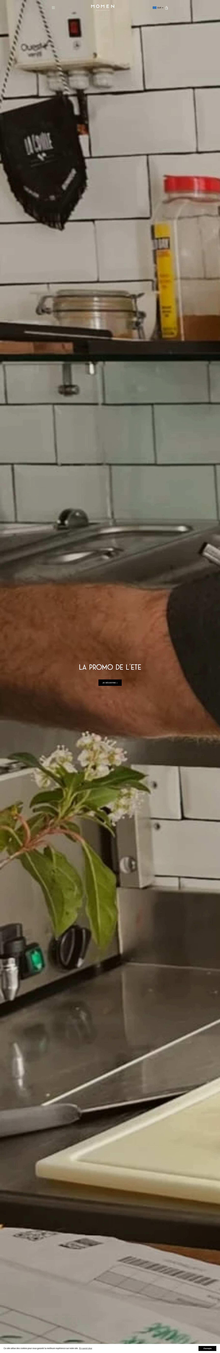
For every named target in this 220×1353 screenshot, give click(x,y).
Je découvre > (110, 683)
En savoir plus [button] (85, 1348)
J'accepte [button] (207, 1348)
